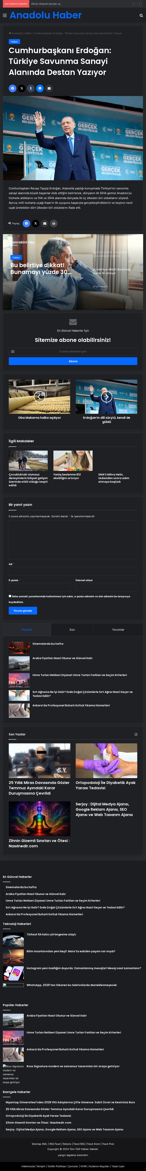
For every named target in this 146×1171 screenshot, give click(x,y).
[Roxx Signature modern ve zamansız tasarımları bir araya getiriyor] (13, 1074)
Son (72, 629)
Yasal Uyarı (118, 1166)
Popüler (27, 629)
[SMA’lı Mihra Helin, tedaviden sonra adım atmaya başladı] (117, 461)
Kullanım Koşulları (99, 1166)
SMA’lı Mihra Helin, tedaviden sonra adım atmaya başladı (113, 478)
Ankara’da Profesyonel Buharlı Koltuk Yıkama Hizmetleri (71, 705)
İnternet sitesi (84, 580)
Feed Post (108, 1143)
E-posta (14, 580)
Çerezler (73, 1166)
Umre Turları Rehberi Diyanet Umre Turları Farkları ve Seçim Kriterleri (80, 675)
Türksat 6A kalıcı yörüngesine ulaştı (51, 934)
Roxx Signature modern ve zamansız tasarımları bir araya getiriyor (73, 1066)
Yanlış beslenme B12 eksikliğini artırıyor (67, 476)
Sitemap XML (39, 1143)
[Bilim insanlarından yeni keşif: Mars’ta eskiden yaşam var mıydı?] (13, 956)
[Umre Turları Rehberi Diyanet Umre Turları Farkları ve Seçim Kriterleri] (19, 680)
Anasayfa (17, 33)
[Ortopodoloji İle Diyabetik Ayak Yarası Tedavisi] (106, 760)
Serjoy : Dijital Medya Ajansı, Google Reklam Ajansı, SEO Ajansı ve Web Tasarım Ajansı (104, 809)
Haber (28, 33)
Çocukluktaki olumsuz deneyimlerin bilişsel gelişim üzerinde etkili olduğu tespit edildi (28, 480)
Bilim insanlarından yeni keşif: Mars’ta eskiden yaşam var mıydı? (71, 951)
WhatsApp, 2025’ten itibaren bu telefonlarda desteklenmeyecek (72, 985)
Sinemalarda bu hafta (48, 644)
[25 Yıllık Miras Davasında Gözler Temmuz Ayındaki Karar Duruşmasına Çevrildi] (39, 760)
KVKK (84, 1166)
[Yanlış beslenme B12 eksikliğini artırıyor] (72, 461)
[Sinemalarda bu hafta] (19, 648)
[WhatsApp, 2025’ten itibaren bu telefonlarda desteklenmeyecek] (13, 990)
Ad (11, 564)
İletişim (41, 1166)
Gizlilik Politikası (57, 1166)
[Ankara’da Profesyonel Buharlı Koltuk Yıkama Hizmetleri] (19, 711)
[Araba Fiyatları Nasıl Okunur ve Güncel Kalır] (19, 663)
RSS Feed (55, 1143)
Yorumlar (118, 629)
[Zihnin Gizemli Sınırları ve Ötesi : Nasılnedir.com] (39, 818)
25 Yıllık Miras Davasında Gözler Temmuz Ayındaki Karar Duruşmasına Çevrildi (39, 788)
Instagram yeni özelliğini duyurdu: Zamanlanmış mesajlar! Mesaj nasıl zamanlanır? (84, 968)
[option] (73, 272)
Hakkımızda (28, 1166)
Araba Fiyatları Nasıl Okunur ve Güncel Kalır (63, 658)
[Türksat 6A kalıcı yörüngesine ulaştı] (13, 940)
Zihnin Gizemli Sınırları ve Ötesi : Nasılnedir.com (59, 3)
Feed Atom (93, 1143)
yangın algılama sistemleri (73, 1155)
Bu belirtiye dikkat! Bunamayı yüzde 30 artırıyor (38, 268)
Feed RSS (79, 1143)
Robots (67, 1143)
